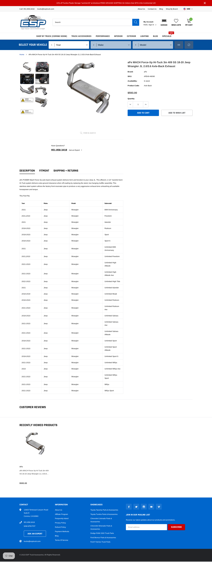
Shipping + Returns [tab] (66, 171)
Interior (118, 36)
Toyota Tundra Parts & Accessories (104, 514)
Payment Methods (62, 531)
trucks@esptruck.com (32, 541)
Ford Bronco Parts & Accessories (103, 538)
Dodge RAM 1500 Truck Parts (102, 533)
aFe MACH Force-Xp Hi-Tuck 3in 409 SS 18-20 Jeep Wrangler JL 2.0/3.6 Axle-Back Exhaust (34, 472)
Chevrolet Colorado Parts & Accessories (101, 520)
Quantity (131, 99)
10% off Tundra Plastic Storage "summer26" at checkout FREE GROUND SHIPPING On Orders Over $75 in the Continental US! (106, 3)
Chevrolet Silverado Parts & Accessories (101, 527)
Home (21, 55)
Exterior (131, 36)
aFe (145, 72)
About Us (141, 9)
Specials (166, 36)
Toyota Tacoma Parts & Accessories (104, 510)
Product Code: (133, 86)
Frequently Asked (62, 518)
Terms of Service (61, 540)
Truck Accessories (81, 36)
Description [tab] (27, 171)
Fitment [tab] (44, 171)
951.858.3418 (59, 150)
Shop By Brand (172, 9)
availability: (132, 81)
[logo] (33, 22)
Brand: (130, 72)
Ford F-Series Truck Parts (100, 542)
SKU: (130, 76)
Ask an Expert (74, 150)
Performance (103, 36)
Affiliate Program (61, 514)
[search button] (135, 22)
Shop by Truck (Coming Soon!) (51, 36)
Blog (161, 9)
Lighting (144, 36)
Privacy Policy (60, 523)
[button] (164, 22)
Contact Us (152, 9)
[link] (27, 67)
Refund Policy (60, 527)
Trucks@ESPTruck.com (45, 9)
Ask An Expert (35, 533)
